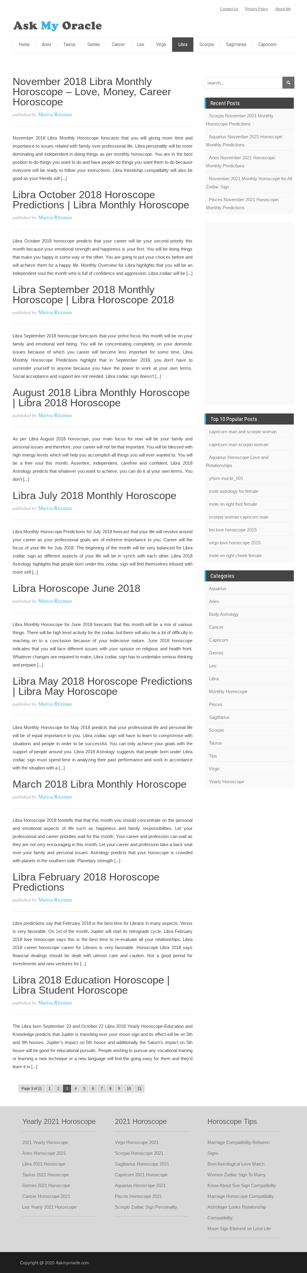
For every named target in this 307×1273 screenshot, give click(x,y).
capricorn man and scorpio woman (243, 431)
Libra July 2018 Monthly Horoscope (94, 495)
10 (129, 1088)
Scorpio (206, 44)
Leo (140, 44)
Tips (213, 755)
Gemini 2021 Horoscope (46, 1185)
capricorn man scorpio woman (238, 444)
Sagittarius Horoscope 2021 (142, 1163)
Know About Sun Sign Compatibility (241, 1185)
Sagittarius (236, 44)
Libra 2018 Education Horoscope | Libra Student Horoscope (91, 985)
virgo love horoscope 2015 (235, 542)
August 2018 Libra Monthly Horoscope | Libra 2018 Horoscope (101, 397)
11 (140, 1088)
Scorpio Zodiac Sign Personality (146, 1207)
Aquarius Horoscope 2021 (140, 1185)
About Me (283, 9)
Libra (182, 44)
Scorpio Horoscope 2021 (139, 1153)
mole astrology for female (233, 491)
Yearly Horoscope (226, 781)
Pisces (215, 704)
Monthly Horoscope (228, 691)
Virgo (161, 44)
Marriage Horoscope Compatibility (240, 1196)
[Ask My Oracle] (58, 25)
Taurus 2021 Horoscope (45, 1174)
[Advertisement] (228, 312)
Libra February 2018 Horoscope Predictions (86, 882)
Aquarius (217, 588)
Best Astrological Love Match (235, 1163)
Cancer (118, 44)
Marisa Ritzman (55, 114)
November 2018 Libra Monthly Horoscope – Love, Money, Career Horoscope (92, 91)
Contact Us (229, 9)
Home (24, 44)
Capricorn (267, 44)
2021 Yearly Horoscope (45, 1142)
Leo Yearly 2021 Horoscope (49, 1207)
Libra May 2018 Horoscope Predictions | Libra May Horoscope (102, 686)
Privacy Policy (256, 9)
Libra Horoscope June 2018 (76, 588)
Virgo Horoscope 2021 (137, 1142)
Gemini (94, 44)
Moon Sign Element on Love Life (239, 1228)
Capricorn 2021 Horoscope (141, 1174)
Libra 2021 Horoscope (43, 1163)
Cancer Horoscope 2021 (46, 1196)
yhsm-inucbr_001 (226, 478)
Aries (46, 44)
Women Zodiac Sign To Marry (236, 1174)
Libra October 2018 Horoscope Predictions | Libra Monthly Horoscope (101, 199)
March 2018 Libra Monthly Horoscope (99, 784)
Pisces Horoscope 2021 (138, 1196)
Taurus (69, 44)
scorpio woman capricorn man (238, 516)
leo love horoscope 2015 (233, 529)
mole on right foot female (233, 504)
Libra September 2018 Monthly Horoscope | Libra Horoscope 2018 (93, 294)
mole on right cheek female (235, 555)
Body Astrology (224, 614)
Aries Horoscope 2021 (44, 1153)
